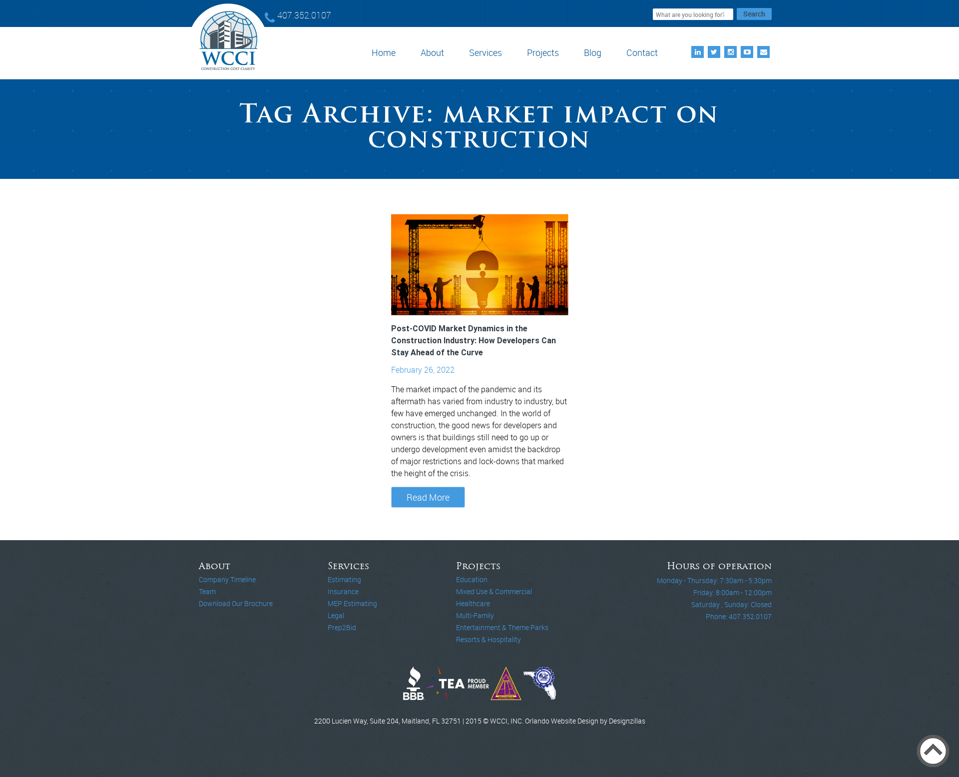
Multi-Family (475, 615)
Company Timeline (227, 579)
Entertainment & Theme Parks (502, 627)
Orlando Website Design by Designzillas (585, 721)
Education (471, 579)
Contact (642, 52)
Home (384, 52)
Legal (336, 615)
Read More (428, 497)
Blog (592, 52)
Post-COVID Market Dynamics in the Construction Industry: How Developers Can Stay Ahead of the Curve (473, 340)
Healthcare (473, 603)
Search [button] (754, 13)
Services (485, 52)
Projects (543, 52)
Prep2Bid (342, 627)
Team (207, 591)
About (432, 52)
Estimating (344, 579)
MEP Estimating (352, 603)
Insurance (343, 591)
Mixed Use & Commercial (494, 591)
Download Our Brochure (236, 603)
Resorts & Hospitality (488, 639)
